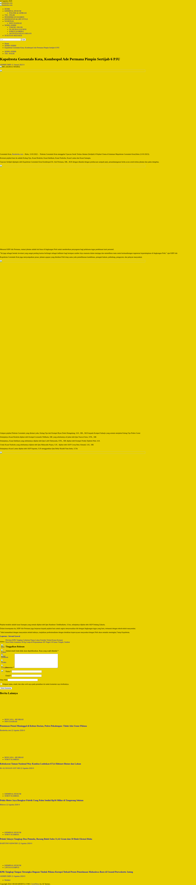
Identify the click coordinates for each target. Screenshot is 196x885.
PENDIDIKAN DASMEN (14, 17)
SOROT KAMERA (16, 31)
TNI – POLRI (10, 15)
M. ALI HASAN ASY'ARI (10, 768)
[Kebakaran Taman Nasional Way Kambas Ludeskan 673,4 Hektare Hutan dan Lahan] (17, 753)
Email (8, 676)
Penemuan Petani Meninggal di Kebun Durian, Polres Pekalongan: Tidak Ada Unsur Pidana (43, 726)
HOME (7, 9)
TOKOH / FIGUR (16, 27)
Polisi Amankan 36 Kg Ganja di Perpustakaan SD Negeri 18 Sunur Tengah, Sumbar (38, 642)
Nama (8, 671)
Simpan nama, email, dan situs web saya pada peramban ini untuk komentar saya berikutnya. (36, 684)
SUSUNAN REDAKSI (13, 35)
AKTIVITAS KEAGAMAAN (20, 33)
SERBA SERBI (10, 25)
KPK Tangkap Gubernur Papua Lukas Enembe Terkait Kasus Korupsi (34, 640)
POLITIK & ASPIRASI (18, 13)
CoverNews (35, 884)
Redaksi (7, 880)
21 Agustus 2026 (18, 876)
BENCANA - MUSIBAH (14, 719)
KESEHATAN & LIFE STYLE (16, 19)
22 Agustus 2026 (17, 730)
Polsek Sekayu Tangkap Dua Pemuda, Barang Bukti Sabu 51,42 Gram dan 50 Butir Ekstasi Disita (46, 839)
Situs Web (3, 680)
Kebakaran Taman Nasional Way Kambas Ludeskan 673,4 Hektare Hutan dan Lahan (40, 764)
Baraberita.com (5, 730)
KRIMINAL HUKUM (13, 11)
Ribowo (3, 805)
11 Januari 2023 (17, 65)
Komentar (10, 667)
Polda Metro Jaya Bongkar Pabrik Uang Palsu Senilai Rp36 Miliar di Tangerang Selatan (41, 800)
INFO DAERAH (15, 23)
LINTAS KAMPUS (12, 867)
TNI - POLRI (9, 54)
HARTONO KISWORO (9, 843)
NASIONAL (9, 21)
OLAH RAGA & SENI (17, 29)
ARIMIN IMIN (6, 65)
